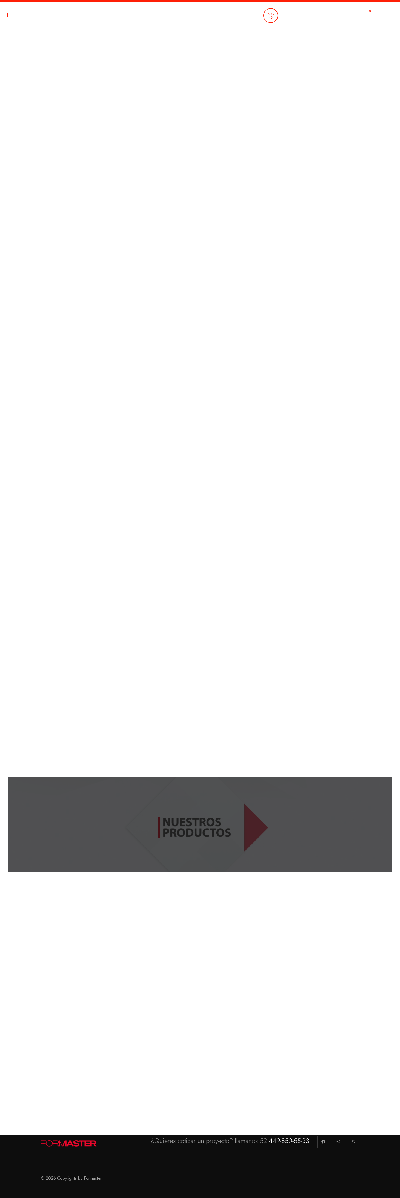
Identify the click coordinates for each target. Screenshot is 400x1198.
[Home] (69, 1143)
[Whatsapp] (353, 1142)
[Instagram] (338, 1142)
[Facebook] (323, 1142)
